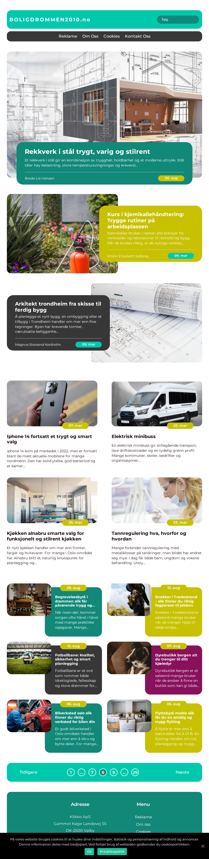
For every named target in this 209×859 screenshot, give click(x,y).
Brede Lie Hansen (40, 178)
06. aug (73, 704)
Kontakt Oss (137, 36)
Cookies (111, 36)
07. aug (173, 646)
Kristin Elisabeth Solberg (127, 256)
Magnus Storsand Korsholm (38, 344)
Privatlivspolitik (112, 851)
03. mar (180, 522)
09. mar (180, 255)
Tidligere (28, 772)
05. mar (180, 425)
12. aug (173, 587)
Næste (182, 772)
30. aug (171, 178)
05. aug (173, 704)
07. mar (75, 425)
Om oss (90, 36)
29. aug (73, 587)
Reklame (68, 36)
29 (135, 772)
